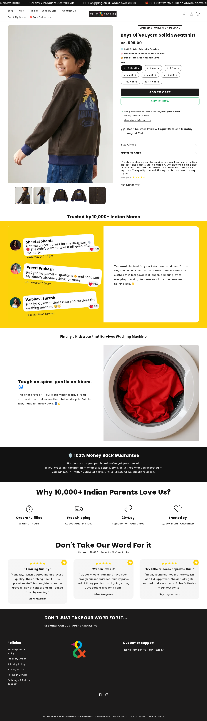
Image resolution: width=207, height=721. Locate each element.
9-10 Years (170, 74)
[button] (11, 11)
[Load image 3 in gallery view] (60, 195)
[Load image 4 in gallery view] (78, 195)
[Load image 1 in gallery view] (23, 195)
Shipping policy (156, 716)
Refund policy (103, 716)
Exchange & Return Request (19, 682)
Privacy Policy (16, 669)
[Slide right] (109, 195)
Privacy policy (120, 716)
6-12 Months (131, 68)
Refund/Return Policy (16, 651)
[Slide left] (11, 195)
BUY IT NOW (160, 101)
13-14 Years (152, 81)
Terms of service (138, 716)
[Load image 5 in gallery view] (97, 195)
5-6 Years (130, 74)
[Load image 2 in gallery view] (41, 195)
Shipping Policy (16, 664)
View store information (137, 120)
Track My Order (17, 658)
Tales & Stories (58, 716)
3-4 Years (173, 68)
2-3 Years (153, 68)
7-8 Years (150, 74)
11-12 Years (130, 81)
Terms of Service (18, 674)
